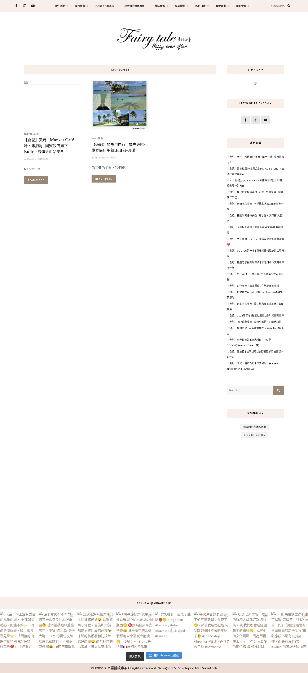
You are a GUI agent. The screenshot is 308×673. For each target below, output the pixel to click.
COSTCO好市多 (104, 6)
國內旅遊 (80, 6)
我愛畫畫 (221, 6)
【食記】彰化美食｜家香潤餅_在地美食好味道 (253, 285)
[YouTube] (32, 6)
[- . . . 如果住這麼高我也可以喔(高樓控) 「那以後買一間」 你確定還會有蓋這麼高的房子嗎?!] (289, 630)
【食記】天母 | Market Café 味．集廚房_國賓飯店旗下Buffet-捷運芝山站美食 (49, 146)
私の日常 (200, 6)
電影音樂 (241, 6)
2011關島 (97, 138)
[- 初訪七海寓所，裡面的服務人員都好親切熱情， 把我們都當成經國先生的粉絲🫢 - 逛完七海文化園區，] (251, 630)
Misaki (30, 159)
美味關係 (160, 6)
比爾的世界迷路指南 (254, 427)
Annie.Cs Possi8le (254, 435)
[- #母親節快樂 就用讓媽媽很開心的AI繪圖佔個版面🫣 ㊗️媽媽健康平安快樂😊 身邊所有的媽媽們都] (134, 630)
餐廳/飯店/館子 (32, 134)
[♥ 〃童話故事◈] (154, 39)
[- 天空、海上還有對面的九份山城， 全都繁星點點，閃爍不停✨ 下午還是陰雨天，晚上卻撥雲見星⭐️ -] (18, 630)
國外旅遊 (60, 6)
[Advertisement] (255, 515)
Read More (36, 180)
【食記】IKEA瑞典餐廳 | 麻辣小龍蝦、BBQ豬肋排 (254, 321)
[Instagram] (24, 6)
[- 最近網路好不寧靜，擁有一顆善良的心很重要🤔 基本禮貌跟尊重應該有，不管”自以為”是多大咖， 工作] (57, 630)
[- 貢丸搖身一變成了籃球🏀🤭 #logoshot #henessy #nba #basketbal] (173, 630)
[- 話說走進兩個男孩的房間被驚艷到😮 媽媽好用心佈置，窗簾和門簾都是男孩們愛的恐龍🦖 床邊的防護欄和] (96, 630)
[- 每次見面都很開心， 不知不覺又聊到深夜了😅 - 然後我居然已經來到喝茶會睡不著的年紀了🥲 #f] (212, 630)
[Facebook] (16, 6)
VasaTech (209, 668)
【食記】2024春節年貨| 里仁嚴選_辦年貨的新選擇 (255, 315)
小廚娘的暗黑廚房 (134, 6)
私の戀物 (180, 6)
